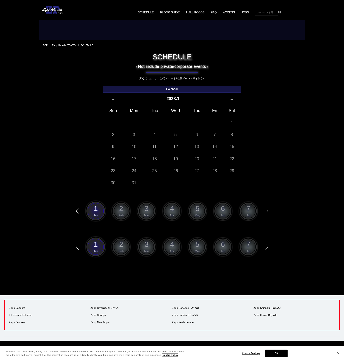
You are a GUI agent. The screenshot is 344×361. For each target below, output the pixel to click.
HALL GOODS (195, 12)
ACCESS (229, 12)
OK (276, 353)
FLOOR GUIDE (170, 12)
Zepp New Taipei (99, 322)
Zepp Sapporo (17, 307)
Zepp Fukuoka (17, 322)
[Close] (338, 353)
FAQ (214, 12)
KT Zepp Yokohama (20, 315)
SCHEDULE (146, 12)
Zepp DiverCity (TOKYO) (104, 307)
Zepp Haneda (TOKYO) (64, 45)
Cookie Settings (251, 353)
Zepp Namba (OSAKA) (185, 315)
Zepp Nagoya (98, 315)
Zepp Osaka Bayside (265, 315)
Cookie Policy (170, 355)
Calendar (172, 89)
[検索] (280, 12)
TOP (45, 45)
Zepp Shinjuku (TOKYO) (267, 307)
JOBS (245, 12)
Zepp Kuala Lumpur (183, 322)
